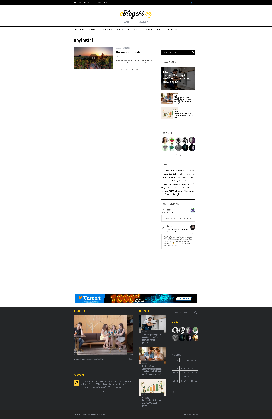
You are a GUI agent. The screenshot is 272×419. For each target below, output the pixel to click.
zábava (186, 191)
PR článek (77, 2)
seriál (192, 181)
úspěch (192, 191)
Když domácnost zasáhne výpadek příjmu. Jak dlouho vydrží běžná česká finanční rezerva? (182, 100)
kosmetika (171, 177)
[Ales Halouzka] (171, 147)
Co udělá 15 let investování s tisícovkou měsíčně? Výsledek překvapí (183, 116)
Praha (181, 181)
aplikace (164, 171)
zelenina (179, 191)
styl (177, 184)
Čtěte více (134, 69)
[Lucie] (192, 140)
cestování (181, 171)
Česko (118, 48)
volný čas (167, 187)
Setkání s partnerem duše (176, 213)
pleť (178, 181)
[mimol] (185, 147)
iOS (178, 174)
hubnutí (173, 173)
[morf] (171, 140)
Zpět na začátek (189, 414)
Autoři (98, 2)
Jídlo (164, 177)
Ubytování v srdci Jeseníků (128, 52)
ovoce (174, 180)
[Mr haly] (195, 330)
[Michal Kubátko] (192, 147)
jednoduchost (190, 174)
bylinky (170, 170)
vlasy (163, 188)
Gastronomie (80, 354)
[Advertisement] (178, 270)
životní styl (172, 194)
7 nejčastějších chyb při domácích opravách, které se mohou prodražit (176, 78)
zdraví (173, 191)
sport (166, 184)
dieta (192, 170)
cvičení (187, 171)
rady (185, 181)
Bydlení (165, 72)
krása (183, 177)
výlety (176, 187)
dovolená (165, 174)
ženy (163, 195)
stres (174, 184)
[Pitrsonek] (165, 147)
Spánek (170, 184)
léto (192, 177)
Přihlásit (107, 2)
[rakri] (178, 140)
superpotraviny (182, 184)
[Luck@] (195, 337)
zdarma (180, 188)
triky (194, 184)
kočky (178, 177)
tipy (189, 184)
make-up (164, 181)
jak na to (183, 174)
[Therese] (178, 147)
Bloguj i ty (88, 2)
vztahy (172, 188)
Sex (163, 184)
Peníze (176, 95)
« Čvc (174, 392)
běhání (176, 171)
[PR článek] (165, 140)
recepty (189, 181)
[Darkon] (185, 140)
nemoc (169, 181)
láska (188, 177)
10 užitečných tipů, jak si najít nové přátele (177, 230)
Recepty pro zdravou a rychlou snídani (91, 358)
